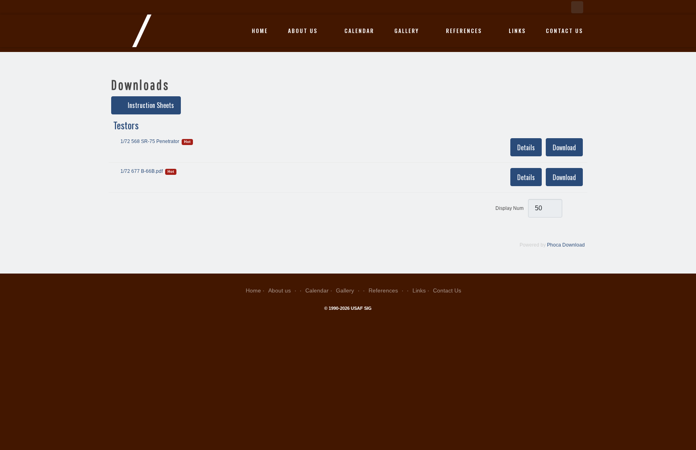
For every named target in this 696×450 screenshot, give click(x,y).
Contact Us (564, 31)
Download (564, 147)
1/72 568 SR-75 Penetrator (149, 141)
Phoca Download (566, 245)
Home (260, 31)
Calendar (359, 31)
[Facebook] (577, 7)
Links (517, 31)
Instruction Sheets (150, 105)
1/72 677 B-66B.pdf (141, 171)
